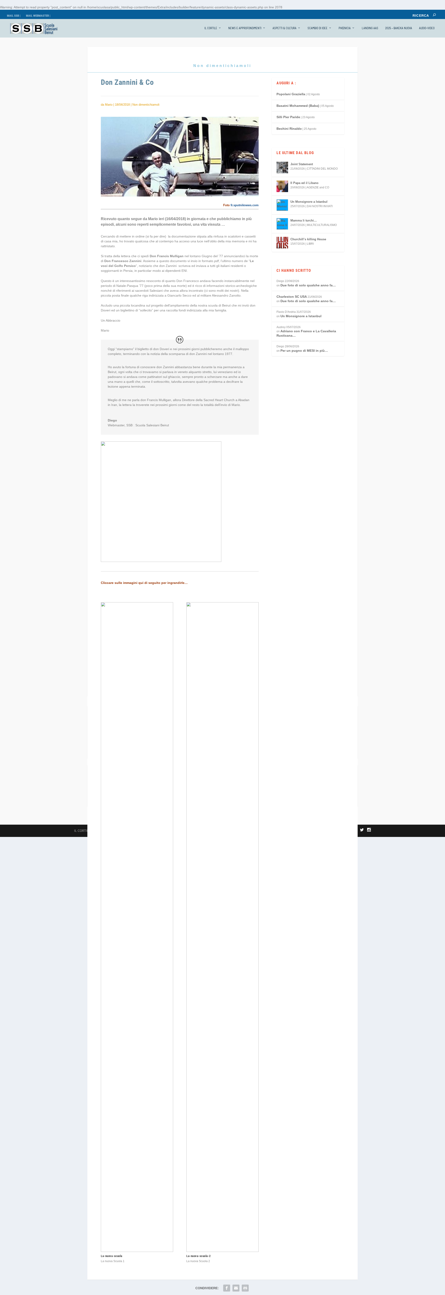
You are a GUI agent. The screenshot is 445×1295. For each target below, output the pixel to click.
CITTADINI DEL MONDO (322, 168)
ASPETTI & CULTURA (284, 28)
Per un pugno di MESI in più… (304, 350)
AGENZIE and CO (318, 187)
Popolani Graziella (291, 94)
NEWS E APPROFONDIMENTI (244, 28)
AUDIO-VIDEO (427, 28)
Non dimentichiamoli (222, 66)
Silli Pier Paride (288, 117)
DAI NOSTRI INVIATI (320, 206)
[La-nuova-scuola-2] (222, 1251)
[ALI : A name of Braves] (322, 791)
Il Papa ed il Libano (304, 183)
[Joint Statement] (282, 167)
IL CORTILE (210, 28)
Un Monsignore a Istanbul (308, 201)
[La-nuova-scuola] (137, 1251)
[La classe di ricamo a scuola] (123, 791)
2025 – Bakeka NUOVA (398, 28)
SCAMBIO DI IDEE (317, 28)
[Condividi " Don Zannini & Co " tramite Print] (245, 1288)
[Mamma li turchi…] (282, 224)
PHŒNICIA (345, 28)
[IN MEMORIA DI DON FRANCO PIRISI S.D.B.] (256, 791)
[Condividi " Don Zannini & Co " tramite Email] (236, 1288)
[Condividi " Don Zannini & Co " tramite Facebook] (226, 1288)
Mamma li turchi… (303, 220)
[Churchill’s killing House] (282, 242)
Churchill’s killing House (308, 239)
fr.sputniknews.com (245, 205)
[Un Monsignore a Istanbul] (282, 205)
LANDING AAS (370, 28)
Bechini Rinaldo (289, 128)
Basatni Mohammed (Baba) (298, 106)
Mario (108, 104)
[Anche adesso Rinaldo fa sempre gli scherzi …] (189, 791)
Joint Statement (301, 164)
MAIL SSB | (13, 15)
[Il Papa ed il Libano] (282, 186)
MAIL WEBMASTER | (38, 15)
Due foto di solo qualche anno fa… (308, 285)
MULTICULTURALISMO (322, 225)
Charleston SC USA (292, 296)
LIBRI (310, 243)
